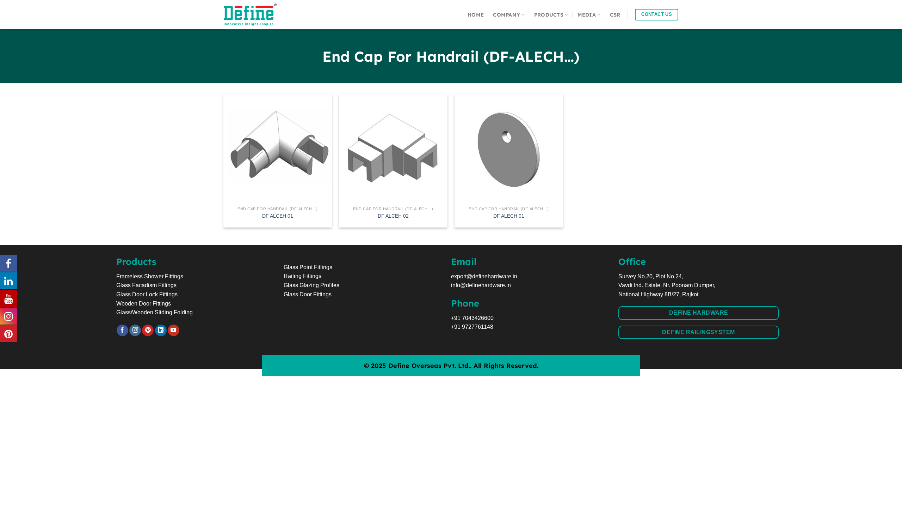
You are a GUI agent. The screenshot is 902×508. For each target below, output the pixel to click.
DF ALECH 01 (508, 216)
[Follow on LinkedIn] (161, 331)
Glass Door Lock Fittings (147, 294)
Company (506, 15)
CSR (615, 15)
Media (586, 15)
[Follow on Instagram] (135, 331)
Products (548, 15)
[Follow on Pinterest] (148, 331)
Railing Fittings (302, 276)
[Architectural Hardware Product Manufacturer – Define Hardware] (259, 15)
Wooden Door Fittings (143, 304)
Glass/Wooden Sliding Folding (154, 312)
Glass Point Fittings (308, 267)
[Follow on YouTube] (173, 331)
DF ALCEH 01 (277, 216)
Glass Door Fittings (308, 294)
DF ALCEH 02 (393, 216)
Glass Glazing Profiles (311, 285)
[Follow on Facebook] (122, 331)
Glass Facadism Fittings (146, 285)
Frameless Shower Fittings (149, 276)
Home (476, 15)
